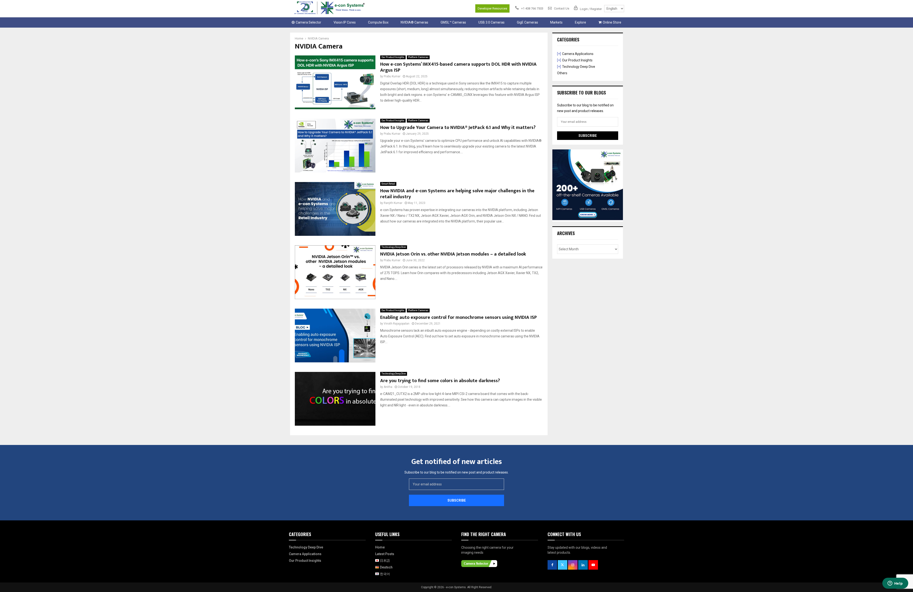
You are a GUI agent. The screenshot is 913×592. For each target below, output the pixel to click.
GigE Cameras (527, 22)
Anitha (388, 387)
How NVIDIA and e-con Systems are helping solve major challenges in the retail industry (457, 194)
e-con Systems (456, 587)
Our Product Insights (392, 57)
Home (380, 547)
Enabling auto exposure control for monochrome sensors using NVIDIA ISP (458, 317)
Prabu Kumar (392, 76)
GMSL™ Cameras (453, 22)
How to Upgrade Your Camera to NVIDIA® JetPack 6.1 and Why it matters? (457, 127)
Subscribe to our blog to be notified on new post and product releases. (456, 472)
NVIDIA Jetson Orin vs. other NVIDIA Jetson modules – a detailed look (453, 254)
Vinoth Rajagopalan (396, 323)
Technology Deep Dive (393, 247)
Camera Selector (308, 22)
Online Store (612, 22)
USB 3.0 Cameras (491, 22)
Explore (580, 22)
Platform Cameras (418, 57)
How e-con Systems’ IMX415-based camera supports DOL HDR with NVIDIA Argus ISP (458, 67)
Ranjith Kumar (393, 203)
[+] (559, 54)
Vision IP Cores (345, 22)
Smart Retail (388, 184)
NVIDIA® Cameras (414, 22)
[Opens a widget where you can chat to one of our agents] (895, 584)
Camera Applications (577, 54)
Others (562, 73)
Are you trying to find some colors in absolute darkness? (440, 381)
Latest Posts (384, 554)
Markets (556, 22)
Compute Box (378, 22)
